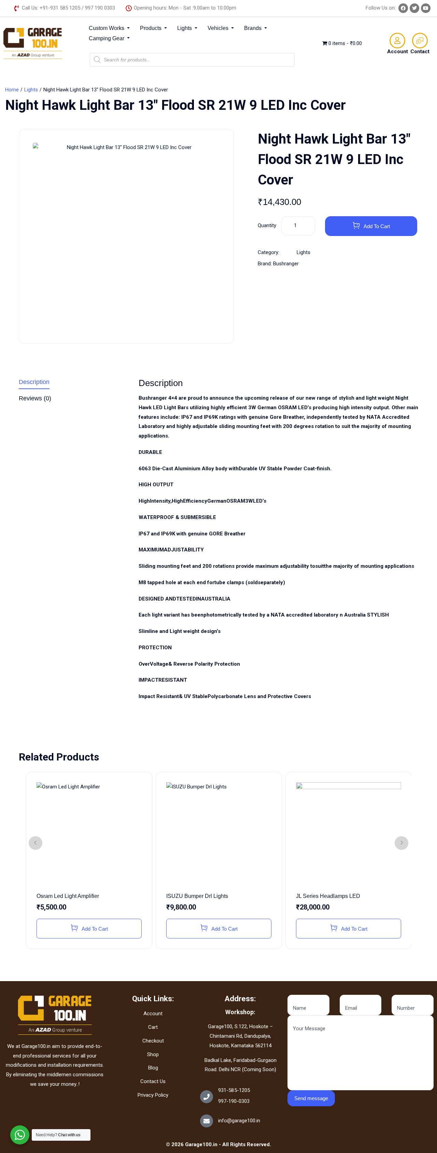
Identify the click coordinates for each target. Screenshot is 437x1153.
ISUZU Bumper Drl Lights (197, 896)
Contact (419, 51)
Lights (185, 28)
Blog (153, 1068)
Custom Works (107, 28)
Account (397, 51)
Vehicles (219, 28)
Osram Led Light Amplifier (68, 896)
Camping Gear (107, 38)
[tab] (73, 383)
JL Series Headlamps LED (328, 896)
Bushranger (286, 264)
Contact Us (153, 1081)
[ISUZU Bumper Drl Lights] (218, 834)
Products (151, 28)
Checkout (153, 1041)
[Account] (397, 40)
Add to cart (377, 226)
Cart (153, 1027)
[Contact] (420, 40)
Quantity (267, 225)
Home (12, 90)
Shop (153, 1054)
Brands (253, 28)
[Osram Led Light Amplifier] (89, 834)
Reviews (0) (35, 398)
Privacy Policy (153, 1095)
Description (34, 382)
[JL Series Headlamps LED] (348, 834)
